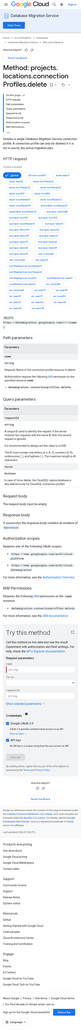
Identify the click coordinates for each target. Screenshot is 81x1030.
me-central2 (17, 260)
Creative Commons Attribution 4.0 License (29, 814)
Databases (42, 37)
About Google (11, 998)
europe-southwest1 (22, 223)
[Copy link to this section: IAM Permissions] (35, 588)
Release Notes (11, 897)
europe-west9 (18, 254)
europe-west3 (18, 241)
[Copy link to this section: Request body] (31, 496)
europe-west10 (19, 229)
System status (11, 903)
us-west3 (60, 302)
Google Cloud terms (62, 998)
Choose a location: (13, 167)
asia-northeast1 (43, 181)
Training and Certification (18, 943)
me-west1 (41, 260)
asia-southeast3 (20, 205)
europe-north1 (18, 217)
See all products (12, 850)
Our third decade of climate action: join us (29, 1004)
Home (6, 37)
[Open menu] (6, 4)
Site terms (41, 998)
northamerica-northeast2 (25, 272)
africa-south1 (37, 175)
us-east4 (61, 290)
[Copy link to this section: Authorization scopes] (43, 539)
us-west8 (38, 308)
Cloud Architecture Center (18, 937)
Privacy (27, 998)
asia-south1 (16, 193)
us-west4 (15, 308)
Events (7, 966)
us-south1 (59, 296)
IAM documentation (55, 616)
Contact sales (11, 868)
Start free (14, 25)
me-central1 (46, 254)
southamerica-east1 (60, 278)
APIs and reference (53, 42)
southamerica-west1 (22, 284)
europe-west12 (49, 229)
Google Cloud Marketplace (18, 862)
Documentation (23, 37)
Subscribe (64, 1012)
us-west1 (15, 302)
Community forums (14, 885)
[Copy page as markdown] (63, 85)
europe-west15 (19, 235)
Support (8, 891)
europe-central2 (57, 211)
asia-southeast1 (19, 199)
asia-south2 (42, 193)
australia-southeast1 (54, 205)
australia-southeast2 (22, 211)
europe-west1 (54, 223)
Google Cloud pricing (15, 856)
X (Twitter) (9, 972)
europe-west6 (18, 247)
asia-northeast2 (19, 187)
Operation (11, 527)
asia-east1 (63, 175)
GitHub (7, 919)
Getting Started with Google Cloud (23, 925)
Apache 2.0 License (34, 817)
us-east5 (15, 296)
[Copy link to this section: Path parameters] (36, 338)
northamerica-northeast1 (25, 266)
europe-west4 (47, 241)
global (14, 175)
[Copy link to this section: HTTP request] (30, 159)
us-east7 (37, 296)
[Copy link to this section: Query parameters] (39, 399)
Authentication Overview (58, 577)
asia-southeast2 (51, 199)
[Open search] (54, 4)
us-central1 (53, 284)
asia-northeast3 (50, 187)
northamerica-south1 (22, 278)
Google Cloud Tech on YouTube (21, 984)
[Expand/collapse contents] (23, 95)
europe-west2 (48, 235)
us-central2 (16, 290)
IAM (50, 376)
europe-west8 (47, 247)
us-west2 (37, 302)
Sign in (72, 4)
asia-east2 (16, 181)
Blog (5, 960)
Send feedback (17, 58)
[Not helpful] (32, 50)
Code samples (11, 931)
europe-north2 (47, 217)
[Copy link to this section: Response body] (33, 515)
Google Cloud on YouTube (18, 978)
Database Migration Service (35, 15)
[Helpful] (26, 50)
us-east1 (40, 290)
